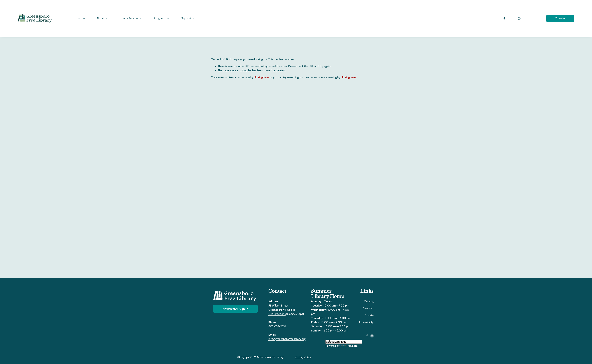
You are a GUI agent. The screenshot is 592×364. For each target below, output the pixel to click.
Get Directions (277, 314)
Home (81, 18)
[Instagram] (519, 18)
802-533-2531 (277, 326)
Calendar (368, 308)
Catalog (369, 301)
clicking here (261, 77)
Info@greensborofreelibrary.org (287, 339)
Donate (560, 18)
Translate (352, 346)
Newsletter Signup (235, 309)
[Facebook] (504, 18)
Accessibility (366, 322)
